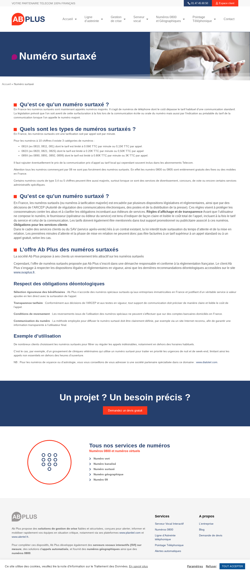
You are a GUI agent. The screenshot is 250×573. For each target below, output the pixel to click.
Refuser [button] (211, 566)
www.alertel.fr (20, 536)
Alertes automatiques (168, 551)
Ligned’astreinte (92, 19)
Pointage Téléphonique (169, 545)
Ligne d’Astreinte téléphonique (165, 537)
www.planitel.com (130, 532)
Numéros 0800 (164, 529)
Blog (201, 529)
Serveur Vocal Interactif (169, 523)
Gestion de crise (116, 19)
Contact (229, 19)
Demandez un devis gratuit (125, 410)
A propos (206, 516)
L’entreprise (206, 523)
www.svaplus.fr (24, 272)
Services (162, 516)
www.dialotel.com (206, 362)
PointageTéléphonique (202, 19)
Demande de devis (210, 535)
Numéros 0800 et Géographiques (168, 19)
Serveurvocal (138, 19)
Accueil (67, 19)
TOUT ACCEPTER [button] (232, 566)
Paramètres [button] (195, 566)
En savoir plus (138, 566)
